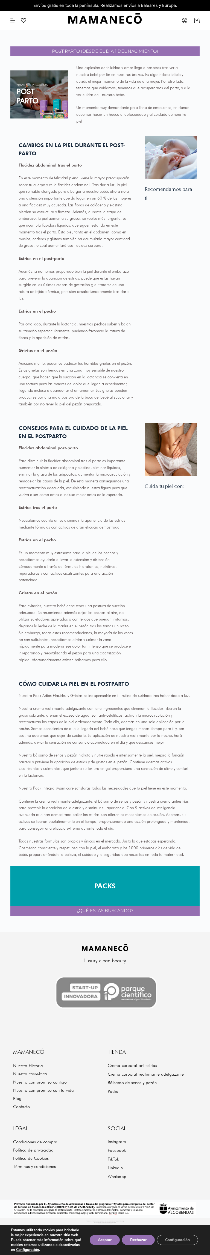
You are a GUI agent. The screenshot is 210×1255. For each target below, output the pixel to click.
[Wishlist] (23, 20)
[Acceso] (184, 20)
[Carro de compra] (197, 20)
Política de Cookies (31, 1158)
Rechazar (138, 1239)
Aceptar (105, 1239)
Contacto (21, 1106)
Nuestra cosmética (30, 1073)
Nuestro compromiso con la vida (43, 1090)
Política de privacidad (33, 1150)
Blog (17, 1098)
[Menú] (12, 20)
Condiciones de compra (35, 1141)
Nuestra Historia (28, 1065)
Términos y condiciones (34, 1166)
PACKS (105, 886)
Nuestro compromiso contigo (40, 1082)
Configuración (27, 1249)
